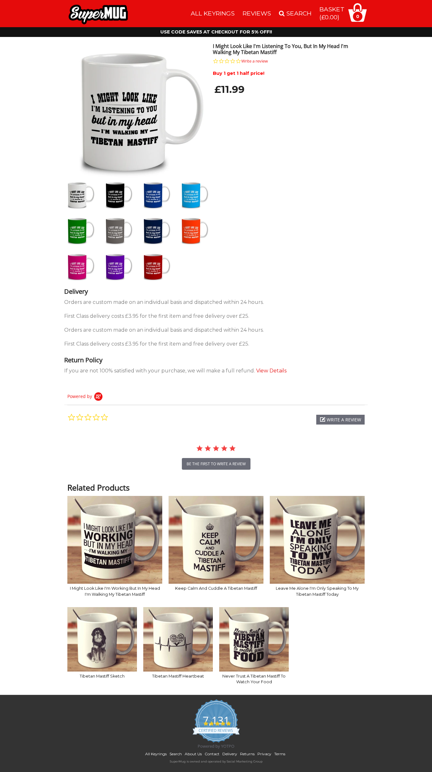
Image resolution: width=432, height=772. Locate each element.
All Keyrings (213, 13)
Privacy (264, 753)
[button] (340, 420)
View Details (271, 371)
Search (176, 753)
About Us (193, 753)
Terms (279, 753)
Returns (247, 753)
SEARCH (298, 13)
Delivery (229, 753)
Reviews (257, 13)
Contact (212, 753)
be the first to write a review (216, 464)
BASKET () (331, 13)
